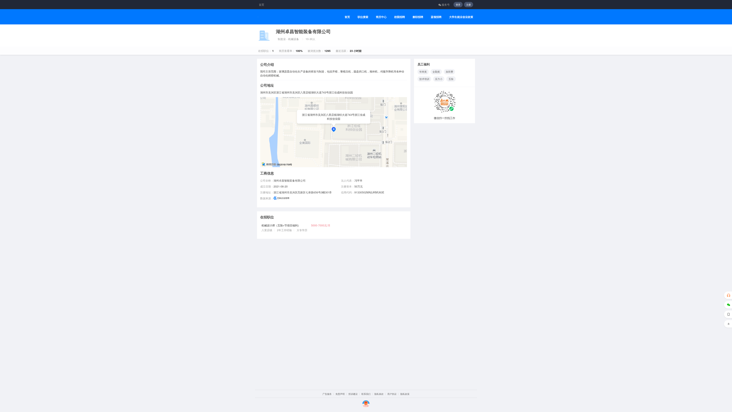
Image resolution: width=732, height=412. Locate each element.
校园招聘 (399, 17)
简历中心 (381, 17)
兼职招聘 (418, 17)
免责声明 (340, 393)
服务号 (446, 4)
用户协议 (391, 393)
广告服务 (327, 393)
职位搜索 (363, 17)
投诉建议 (353, 393)
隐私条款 (379, 393)
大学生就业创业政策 (461, 17)
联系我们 (366, 393)
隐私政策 (404, 393)
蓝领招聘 (436, 17)
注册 (468, 4)
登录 (458, 4)
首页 (261, 4)
